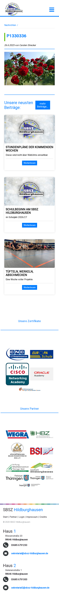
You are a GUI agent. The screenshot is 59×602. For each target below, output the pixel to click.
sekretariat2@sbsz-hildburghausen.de (30, 587)
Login (21, 517)
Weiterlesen (29, 163)
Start (5, 517)
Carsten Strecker (27, 45)
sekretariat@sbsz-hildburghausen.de (29, 553)
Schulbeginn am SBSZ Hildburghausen (22, 211)
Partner (13, 517)
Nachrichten (10, 25)
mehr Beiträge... (42, 105)
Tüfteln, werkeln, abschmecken (19, 273)
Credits (43, 517)
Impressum (32, 517)
